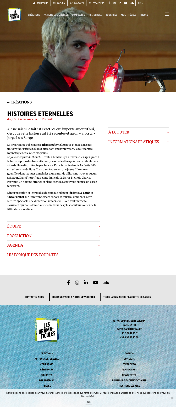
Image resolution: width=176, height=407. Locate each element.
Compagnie (78, 14)
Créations (34, 14)
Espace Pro (98, 3)
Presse (144, 14)
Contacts (79, 3)
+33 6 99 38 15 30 (129, 337)
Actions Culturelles (56, 14)
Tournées (111, 14)
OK (89, 401)
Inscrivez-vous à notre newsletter (73, 297)
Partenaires (129, 369)
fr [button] (139, 3)
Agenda (60, 3)
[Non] (171, 398)
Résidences (95, 14)
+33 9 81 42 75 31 (129, 333)
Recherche (42, 3)
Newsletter (129, 375)
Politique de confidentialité (129, 380)
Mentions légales (129, 386)
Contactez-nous (34, 297)
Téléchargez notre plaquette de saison (127, 297)
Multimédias (128, 14)
